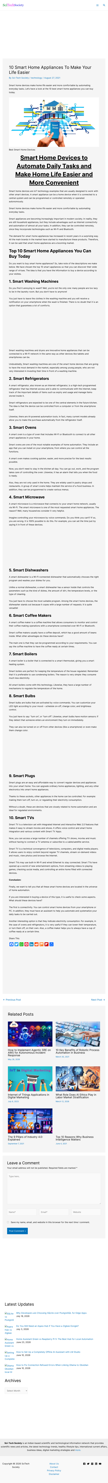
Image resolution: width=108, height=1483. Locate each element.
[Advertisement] (54, 30)
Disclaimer (54, 1474)
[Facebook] (84, 1464)
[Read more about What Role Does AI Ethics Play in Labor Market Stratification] (78, 1078)
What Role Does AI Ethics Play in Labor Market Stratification (76, 1096)
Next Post (98, 1000)
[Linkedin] (96, 1464)
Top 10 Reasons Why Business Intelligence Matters (75, 1138)
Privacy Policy (54, 1470)
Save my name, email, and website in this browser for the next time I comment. (50, 1222)
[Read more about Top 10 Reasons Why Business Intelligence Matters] (78, 1120)
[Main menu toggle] (97, 5)
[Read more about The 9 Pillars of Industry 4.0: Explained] (30, 1120)
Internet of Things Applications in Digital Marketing (28, 1096)
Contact (54, 1467)
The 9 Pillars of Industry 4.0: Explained (25, 1138)
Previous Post (12, 1000)
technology (36, 77)
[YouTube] (100, 1464)
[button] (104, 5)
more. (78, 1450)
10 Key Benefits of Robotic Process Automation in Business (77, 1051)
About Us (54, 1463)
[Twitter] (88, 1464)
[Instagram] (92, 1464)
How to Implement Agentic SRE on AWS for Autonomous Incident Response (29, 1052)
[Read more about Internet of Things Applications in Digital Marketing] (30, 1078)
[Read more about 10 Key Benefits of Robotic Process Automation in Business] (78, 1034)
